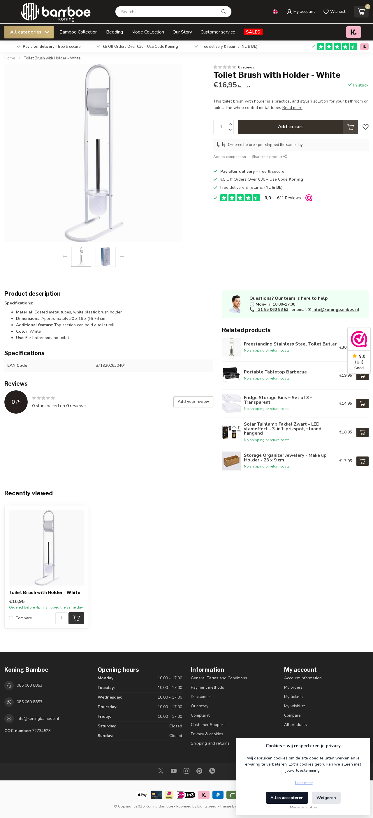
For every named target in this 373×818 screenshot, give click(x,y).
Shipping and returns (210, 743)
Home (9, 58)
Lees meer (304, 782)
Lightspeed (207, 806)
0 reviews (246, 67)
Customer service (217, 32)
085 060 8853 (29, 685)
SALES (253, 32)
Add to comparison (229, 156)
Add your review (193, 401)
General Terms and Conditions (219, 678)
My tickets (293, 696)
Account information (303, 678)
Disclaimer (200, 696)
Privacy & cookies (207, 734)
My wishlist (294, 706)
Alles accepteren (287, 798)
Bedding (114, 32)
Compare (23, 618)
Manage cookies (304, 807)
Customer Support (208, 724)
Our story (199, 706)
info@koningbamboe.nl (335, 309)
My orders (293, 687)
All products (295, 724)
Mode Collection (147, 32)
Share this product (267, 156)
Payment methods (207, 687)
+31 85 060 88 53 (272, 309)
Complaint (200, 715)
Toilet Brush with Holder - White (52, 58)
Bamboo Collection (78, 32)
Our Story (182, 32)
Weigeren (326, 798)
